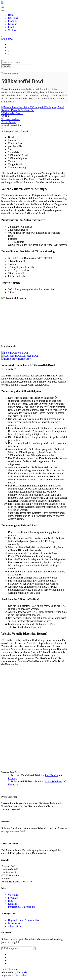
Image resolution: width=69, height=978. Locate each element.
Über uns (13, 17)
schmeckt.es (14, 926)
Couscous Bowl (29, 355)
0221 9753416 (24, 881)
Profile (11, 27)
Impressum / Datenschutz (21, 906)
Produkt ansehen (10, 119)
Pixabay (12, 778)
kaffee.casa (14, 923)
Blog (10, 900)
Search (6, 66)
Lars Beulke (51, 775)
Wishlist (12, 30)
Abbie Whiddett (53, 781)
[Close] (2, 60)
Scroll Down (8, 122)
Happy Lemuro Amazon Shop (24, 920)
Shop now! (7, 38)
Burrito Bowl (25, 358)
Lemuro (9, 969)
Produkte (13, 21)
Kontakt (12, 24)
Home (11, 14)
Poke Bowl (22, 352)
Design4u (22, 972)
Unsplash (13, 784)
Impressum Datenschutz (14, 975)
